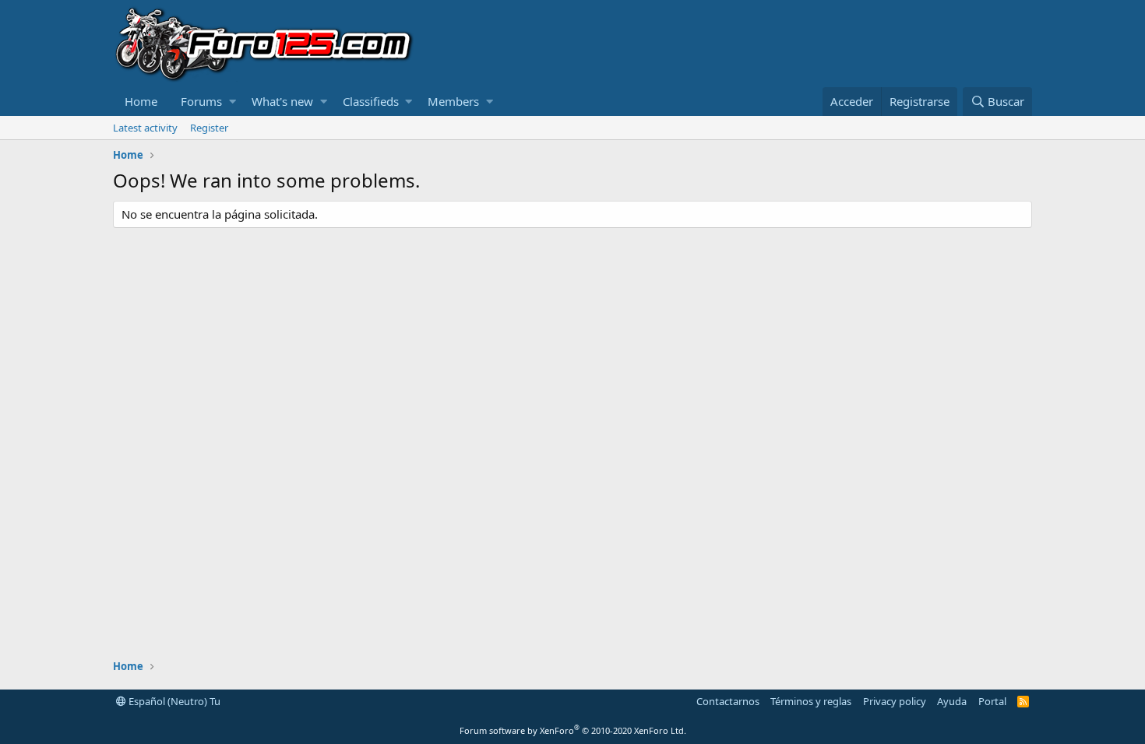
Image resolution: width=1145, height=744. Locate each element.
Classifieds (371, 101)
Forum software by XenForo (573, 730)
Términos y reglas (810, 701)
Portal (992, 701)
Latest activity (145, 128)
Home (141, 101)
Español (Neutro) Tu (173, 701)
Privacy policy (894, 701)
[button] (232, 101)
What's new (282, 101)
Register (209, 128)
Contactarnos (727, 701)
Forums (201, 101)
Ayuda (952, 701)
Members (453, 101)
